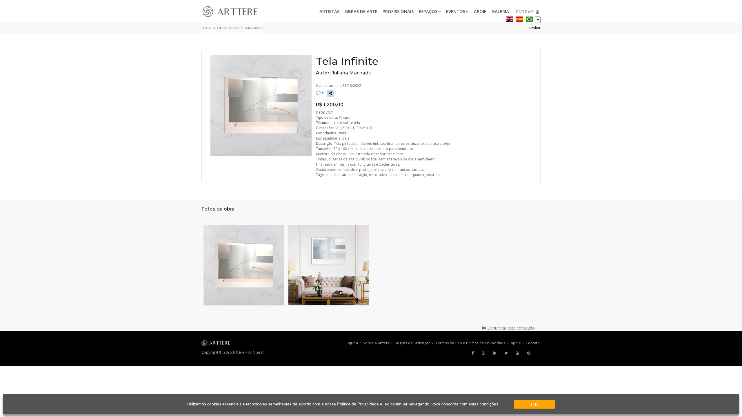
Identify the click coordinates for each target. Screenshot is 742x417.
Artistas (329, 11)
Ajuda (353, 342)
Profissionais (398, 11)
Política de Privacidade (358, 404)
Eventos (455, 11)
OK (534, 404)
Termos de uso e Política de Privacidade (471, 342)
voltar (536, 27)
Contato (533, 342)
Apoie (480, 11)
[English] (509, 18)
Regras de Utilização (413, 342)
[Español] (519, 18)
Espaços (428, 11)
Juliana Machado (352, 73)
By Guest (255, 352)
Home (206, 28)
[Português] (529, 18)
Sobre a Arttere (376, 342)
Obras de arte (361, 11)
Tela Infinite (254, 28)
